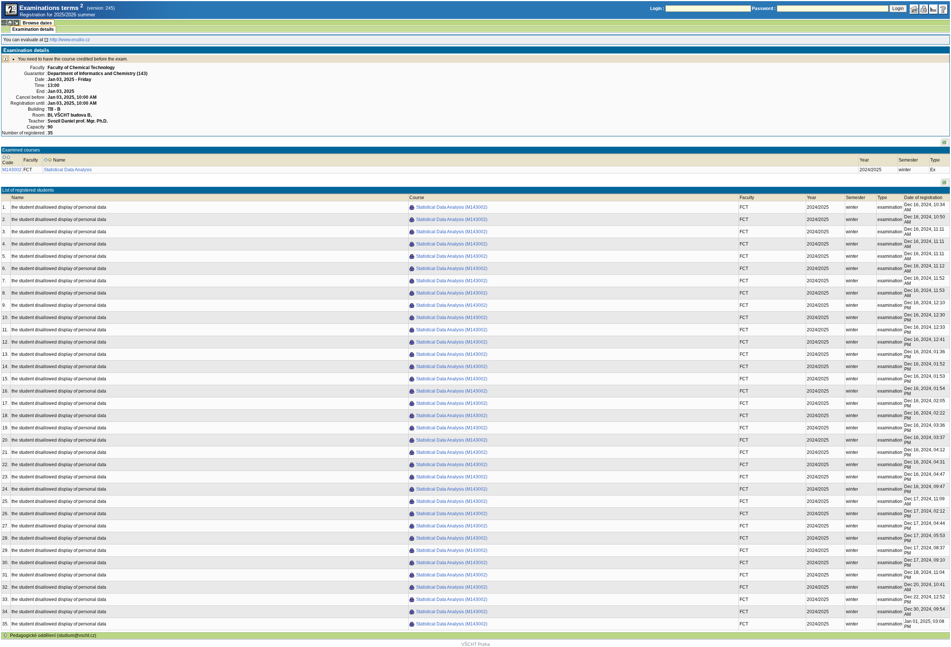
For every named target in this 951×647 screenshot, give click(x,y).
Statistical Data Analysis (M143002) (451, 207)
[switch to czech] (933, 9)
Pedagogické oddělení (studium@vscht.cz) (53, 635)
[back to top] (6, 635)
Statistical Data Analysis (68, 169)
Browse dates (37, 23)
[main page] (914, 9)
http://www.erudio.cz (70, 39)
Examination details (33, 29)
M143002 (12, 169)
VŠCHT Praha (475, 644)
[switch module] (16, 23)
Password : (764, 8)
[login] (924, 9)
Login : (657, 8)
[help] (943, 9)
